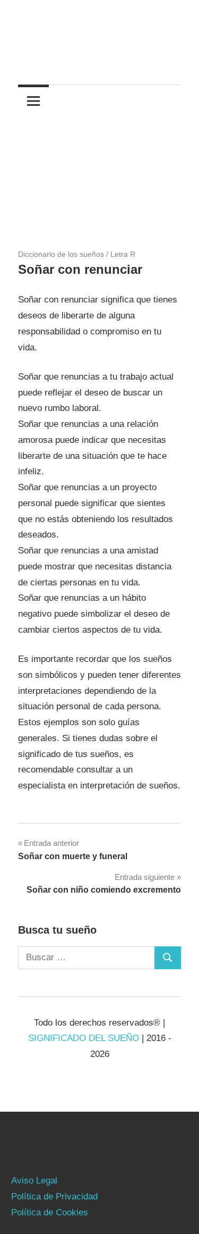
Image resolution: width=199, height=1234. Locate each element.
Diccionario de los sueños (61, 254)
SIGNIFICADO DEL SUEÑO (83, 1038)
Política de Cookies (49, 1212)
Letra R (122, 254)
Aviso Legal (34, 1181)
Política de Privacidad (54, 1196)
